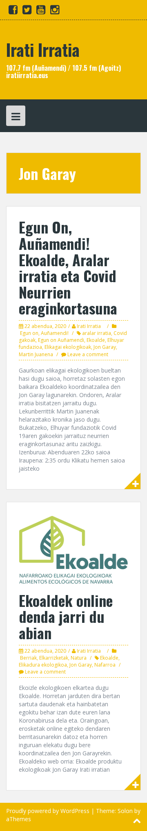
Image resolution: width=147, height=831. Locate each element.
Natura (79, 657)
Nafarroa (105, 664)
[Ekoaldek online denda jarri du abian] (73, 549)
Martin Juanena (36, 354)
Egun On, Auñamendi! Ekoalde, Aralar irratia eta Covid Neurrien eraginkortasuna (68, 267)
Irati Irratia (43, 49)
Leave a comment (87, 354)
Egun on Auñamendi (61, 340)
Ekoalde (96, 340)
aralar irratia (96, 333)
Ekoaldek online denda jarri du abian (66, 616)
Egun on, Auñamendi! (44, 333)
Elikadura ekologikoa (43, 664)
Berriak (28, 657)
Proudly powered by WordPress (47, 811)
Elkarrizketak (53, 657)
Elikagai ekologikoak (68, 347)
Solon (125, 811)
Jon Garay (105, 347)
